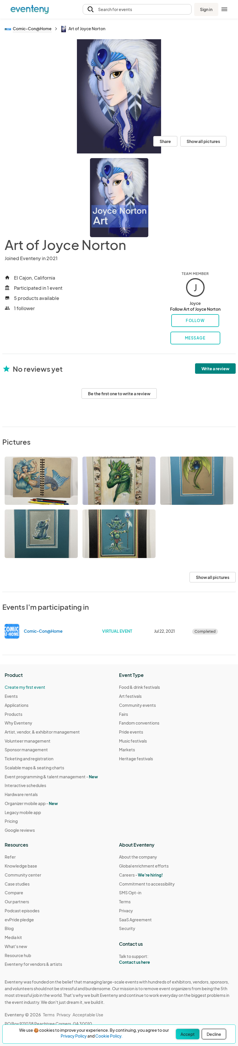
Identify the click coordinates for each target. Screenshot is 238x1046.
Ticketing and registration (29, 758)
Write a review (215, 368)
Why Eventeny (18, 722)
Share (165, 141)
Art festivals (130, 696)
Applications (16, 705)
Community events (137, 705)
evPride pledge (19, 919)
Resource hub (18, 955)
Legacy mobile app (23, 812)
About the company (138, 856)
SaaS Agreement (135, 919)
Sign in (206, 9)
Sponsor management (26, 749)
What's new (16, 946)
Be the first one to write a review (119, 393)
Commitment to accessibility (147, 883)
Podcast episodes (22, 910)
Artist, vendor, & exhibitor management (42, 731)
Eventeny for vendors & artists (33, 964)
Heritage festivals (136, 758)
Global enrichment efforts (144, 865)
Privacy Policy (74, 1035)
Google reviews (20, 830)
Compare (14, 892)
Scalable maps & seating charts (34, 767)
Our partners (17, 901)
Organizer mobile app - (31, 803)
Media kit (13, 937)
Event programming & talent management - (51, 776)
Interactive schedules (25, 785)
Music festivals (133, 740)
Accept (188, 1034)
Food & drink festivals (139, 687)
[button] (137, 9)
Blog (9, 928)
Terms (125, 901)
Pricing (11, 821)
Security (127, 928)
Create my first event (25, 687)
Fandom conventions (139, 722)
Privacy (126, 910)
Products (13, 714)
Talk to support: (134, 959)
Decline (214, 1034)
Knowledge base (21, 865)
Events (11, 696)
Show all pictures (203, 141)
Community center (23, 874)
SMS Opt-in (130, 892)
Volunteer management (28, 740)
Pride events (131, 731)
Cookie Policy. (108, 1035)
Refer (10, 856)
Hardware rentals (21, 794)
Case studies (17, 883)
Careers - (141, 874)
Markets (127, 749)
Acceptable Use (88, 1014)
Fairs (123, 714)
